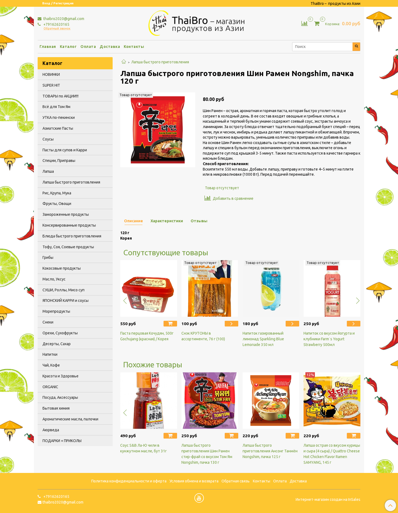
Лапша (48, 171)
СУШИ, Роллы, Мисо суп (63, 290)
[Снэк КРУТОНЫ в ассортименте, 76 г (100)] (209, 288)
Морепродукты (56, 311)
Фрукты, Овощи (57, 203)
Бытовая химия (56, 408)
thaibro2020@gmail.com (63, 19)
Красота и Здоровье (61, 376)
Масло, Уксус (54, 279)
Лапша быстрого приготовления (160, 62)
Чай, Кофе (51, 365)
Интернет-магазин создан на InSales (328, 499)
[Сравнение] (304, 23)
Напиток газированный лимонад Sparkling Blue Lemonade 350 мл (263, 339)
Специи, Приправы (59, 160)
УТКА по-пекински (59, 117)
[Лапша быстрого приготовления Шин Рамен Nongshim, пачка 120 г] (157, 129)
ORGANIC (50, 387)
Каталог (68, 46)
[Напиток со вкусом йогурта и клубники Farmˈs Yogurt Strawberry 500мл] (332, 288)
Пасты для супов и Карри (65, 150)
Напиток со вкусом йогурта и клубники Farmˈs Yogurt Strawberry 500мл (329, 339)
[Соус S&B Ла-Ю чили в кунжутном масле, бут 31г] (148, 400)
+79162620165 (56, 24)
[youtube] (199, 498)
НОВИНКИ (51, 74)
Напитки (50, 354)
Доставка (110, 46)
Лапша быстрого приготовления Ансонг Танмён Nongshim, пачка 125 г (270, 451)
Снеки (48, 322)
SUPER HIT (51, 85)
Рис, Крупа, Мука (57, 193)
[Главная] (123, 62)
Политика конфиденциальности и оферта (129, 481)
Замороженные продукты (66, 214)
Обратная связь (235, 481)
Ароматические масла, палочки (70, 419)
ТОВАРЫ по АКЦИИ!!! (61, 96)
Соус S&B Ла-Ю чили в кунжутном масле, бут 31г (143, 448)
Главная (48, 46)
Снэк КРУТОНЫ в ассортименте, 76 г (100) (203, 336)
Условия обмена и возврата (193, 481)
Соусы (48, 139)
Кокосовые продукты (62, 268)
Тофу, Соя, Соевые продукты (68, 247)
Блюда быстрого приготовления (72, 236)
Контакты (134, 46)
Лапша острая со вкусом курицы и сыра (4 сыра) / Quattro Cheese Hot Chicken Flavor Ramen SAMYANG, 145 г (332, 454)
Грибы (48, 257)
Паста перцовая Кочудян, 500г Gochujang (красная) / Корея (147, 336)
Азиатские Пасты (58, 128)
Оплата (88, 46)
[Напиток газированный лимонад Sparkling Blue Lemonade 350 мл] (271, 288)
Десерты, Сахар (57, 344)
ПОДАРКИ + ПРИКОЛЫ (62, 441)
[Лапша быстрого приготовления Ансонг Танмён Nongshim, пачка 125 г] (271, 400)
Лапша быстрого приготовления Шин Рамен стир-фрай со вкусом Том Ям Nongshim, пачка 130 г (206, 454)
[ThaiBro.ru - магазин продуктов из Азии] (199, 22)
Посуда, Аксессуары (60, 397)
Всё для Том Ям (56, 106)
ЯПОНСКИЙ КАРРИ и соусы (66, 300)
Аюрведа (51, 430)
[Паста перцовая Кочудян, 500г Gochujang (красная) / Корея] (148, 288)
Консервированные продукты (69, 225)
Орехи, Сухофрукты (60, 333)
